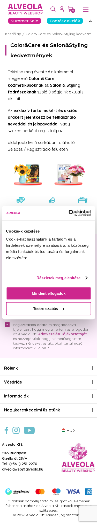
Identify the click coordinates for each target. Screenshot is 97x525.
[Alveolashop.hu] (24, 9)
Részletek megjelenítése (58, 278)
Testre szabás (45, 308)
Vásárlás (13, 382)
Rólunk (11, 368)
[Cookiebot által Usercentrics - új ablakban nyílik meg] (69, 213)
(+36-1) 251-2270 (23, 464)
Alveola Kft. (12, 444)
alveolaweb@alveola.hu (22, 469)
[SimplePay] (48, 493)
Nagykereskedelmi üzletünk (32, 410)
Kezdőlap (13, 33)
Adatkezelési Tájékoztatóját (62, 334)
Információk (16, 396)
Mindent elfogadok (48, 293)
